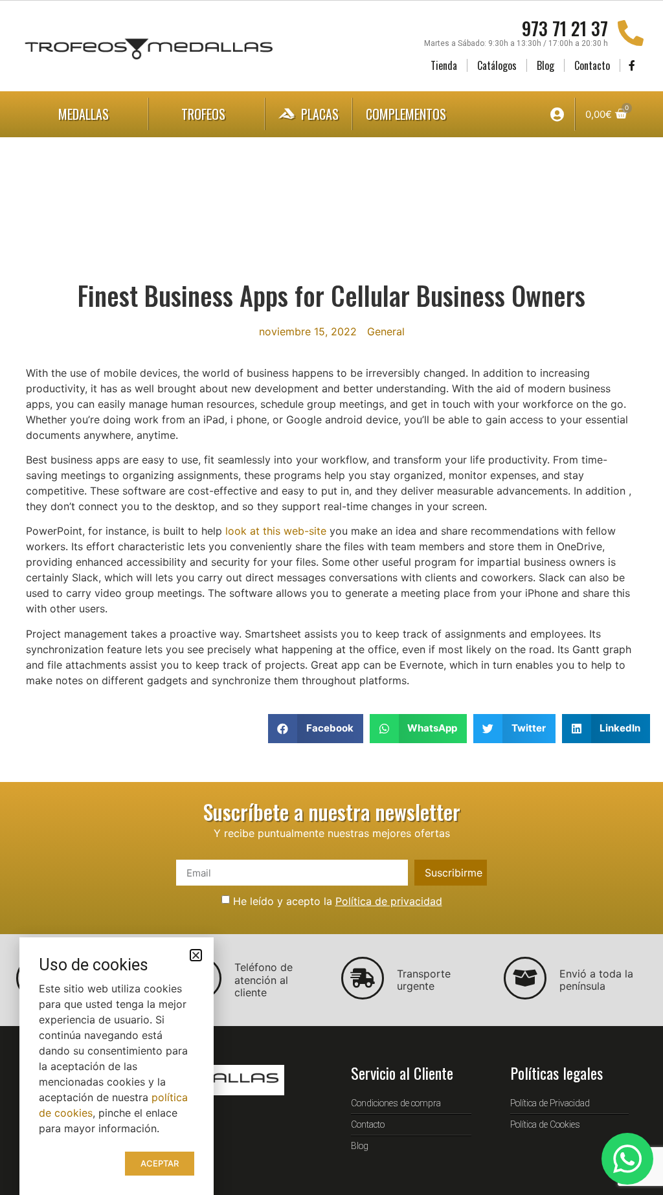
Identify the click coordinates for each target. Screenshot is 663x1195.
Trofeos (203, 114)
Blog (545, 65)
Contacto (592, 65)
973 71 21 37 (565, 28)
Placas (320, 114)
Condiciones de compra (396, 1103)
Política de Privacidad (550, 1103)
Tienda (444, 65)
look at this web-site (275, 530)
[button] (315, 728)
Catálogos (497, 65)
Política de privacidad (388, 901)
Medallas (83, 114)
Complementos (406, 114)
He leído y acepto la (337, 901)
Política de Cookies (545, 1124)
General (386, 331)
